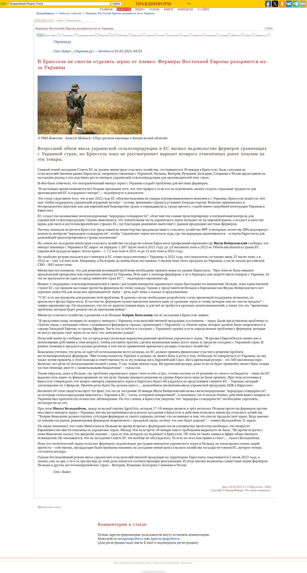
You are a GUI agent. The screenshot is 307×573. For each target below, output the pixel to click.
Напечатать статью (51, 507)
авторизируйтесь (130, 539)
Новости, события (70, 13)
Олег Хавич (51, 35)
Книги (168, 9)
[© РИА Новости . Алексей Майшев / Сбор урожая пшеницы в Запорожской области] (90, 133)
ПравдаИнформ (45, 13)
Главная (106, 9)
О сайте (203, 9)
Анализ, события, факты (69, 20)
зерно (161, 35)
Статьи (154, 9)
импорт (150, 35)
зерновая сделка (87, 35)
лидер (186, 35)
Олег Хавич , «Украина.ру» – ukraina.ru (84, 51)
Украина (103, 35)
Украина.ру (261, 35)
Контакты (185, 9)
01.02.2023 (40, 20)
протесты (173, 35)
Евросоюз (137, 35)
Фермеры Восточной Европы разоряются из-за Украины (120, 13)
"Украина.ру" (67, 35)
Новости (123, 9)
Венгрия (236, 35)
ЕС (113, 35)
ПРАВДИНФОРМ (153, 3)
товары (223, 35)
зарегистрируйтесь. (165, 539)
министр (197, 35)
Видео (139, 9)
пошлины (211, 35)
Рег (189, 3)
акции (248, 35)
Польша (124, 35)
